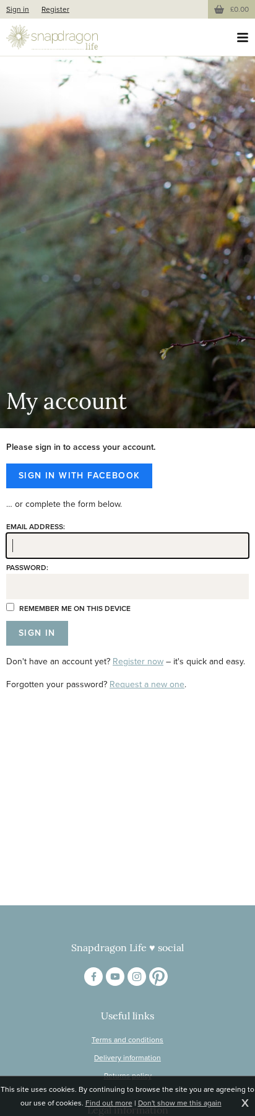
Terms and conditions (127, 1039)
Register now (138, 661)
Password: (27, 567)
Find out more (108, 1103)
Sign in (17, 9)
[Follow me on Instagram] (136, 976)
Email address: (35, 526)
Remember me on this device (74, 608)
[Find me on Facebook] (93, 976)
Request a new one (147, 684)
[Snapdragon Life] (52, 37)
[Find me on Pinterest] (158, 976)
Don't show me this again (180, 1103)
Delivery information (127, 1057)
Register (55, 9)
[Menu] (242, 37)
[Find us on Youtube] (115, 976)
